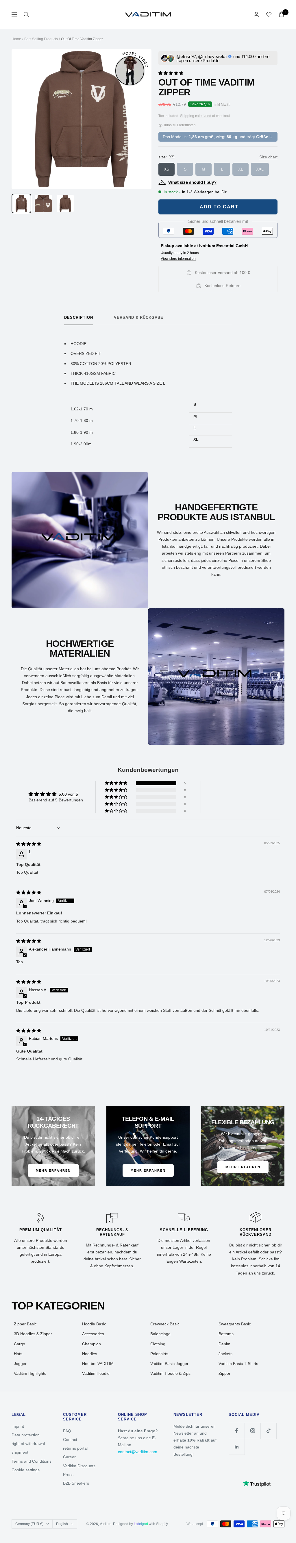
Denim (224, 1344)
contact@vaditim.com (137, 1451)
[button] (170, 72)
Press (68, 1474)
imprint (18, 1426)
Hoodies (89, 1353)
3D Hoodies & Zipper (33, 1333)
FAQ (67, 1431)
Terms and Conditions (31, 1461)
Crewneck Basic (165, 1324)
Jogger (20, 1363)
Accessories (93, 1333)
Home (16, 39)
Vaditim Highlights (30, 1373)
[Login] (256, 14)
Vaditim (105, 1524)
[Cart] (281, 14)
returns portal (75, 1448)
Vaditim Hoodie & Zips (170, 1373)
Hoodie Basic (94, 1324)
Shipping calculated (195, 116)
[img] (28, 844)
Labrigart (141, 1524)
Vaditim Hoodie (96, 1373)
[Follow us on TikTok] (268, 1431)
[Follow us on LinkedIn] (237, 1447)
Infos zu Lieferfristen (179, 125)
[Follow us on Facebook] (237, 1431)
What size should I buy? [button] (192, 182)
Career (69, 1457)
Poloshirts (159, 1353)
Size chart (268, 157)
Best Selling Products (41, 39)
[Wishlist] (269, 14)
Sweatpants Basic (235, 1324)
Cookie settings (26, 1470)
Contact (70, 1439)
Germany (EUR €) (29, 1524)
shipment (20, 1452)
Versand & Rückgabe (138, 317)
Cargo (19, 1344)
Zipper (224, 1373)
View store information (178, 259)
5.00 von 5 (68, 794)
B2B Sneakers (76, 1483)
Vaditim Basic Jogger (169, 1363)
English (62, 1524)
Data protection (26, 1435)
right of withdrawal (28, 1443)
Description (78, 317)
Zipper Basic (25, 1324)
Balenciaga (160, 1333)
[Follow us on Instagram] (252, 1431)
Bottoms (226, 1333)
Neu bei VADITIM (98, 1363)
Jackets (225, 1353)
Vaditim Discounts (79, 1466)
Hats (18, 1353)
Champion (91, 1344)
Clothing (157, 1344)
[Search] (26, 14)
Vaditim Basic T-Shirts (238, 1363)
